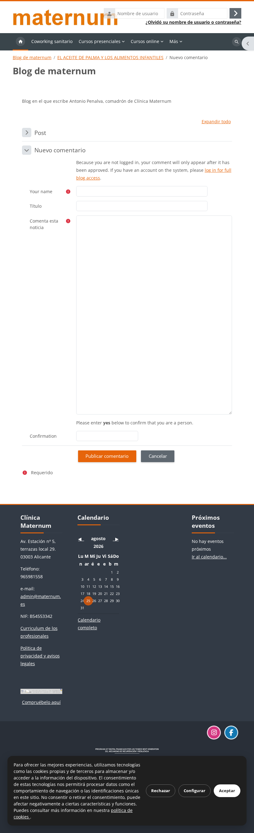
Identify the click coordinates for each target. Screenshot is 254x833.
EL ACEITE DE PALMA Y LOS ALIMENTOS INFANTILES (110, 57)
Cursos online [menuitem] (145, 41)
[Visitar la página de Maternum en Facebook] (231, 733)
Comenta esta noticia (44, 224)
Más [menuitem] (173, 41)
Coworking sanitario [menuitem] (51, 41)
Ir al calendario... (209, 557)
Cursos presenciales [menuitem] (99, 41)
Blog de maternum (32, 57)
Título (36, 206)
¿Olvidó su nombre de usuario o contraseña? (193, 22)
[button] (216, 121)
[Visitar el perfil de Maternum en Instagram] (214, 733)
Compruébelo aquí (41, 702)
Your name (41, 191)
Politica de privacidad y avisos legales (40, 655)
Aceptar (227, 790)
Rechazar (160, 790)
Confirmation (43, 436)
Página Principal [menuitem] (20, 41)
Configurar (194, 790)
